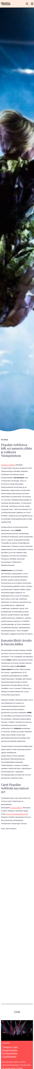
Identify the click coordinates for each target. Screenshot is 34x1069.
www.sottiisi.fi (16, 808)
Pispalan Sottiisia (8, 465)
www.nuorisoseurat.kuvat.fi (17, 814)
